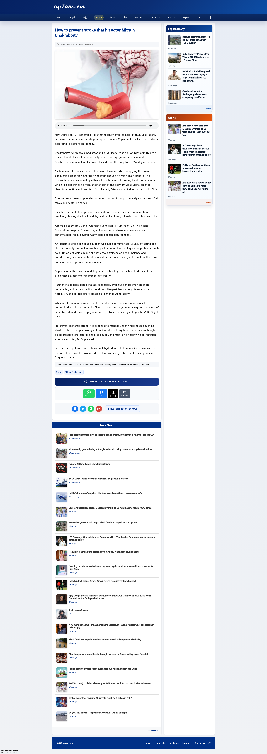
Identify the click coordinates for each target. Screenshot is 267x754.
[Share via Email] (99, 409)
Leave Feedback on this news (122, 408)
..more (208, 108)
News (99, 17)
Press (171, 17)
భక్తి (210, 17)
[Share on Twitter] (83, 409)
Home (58, 17)
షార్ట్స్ (85, 17)
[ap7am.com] (69, 7)
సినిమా (112, 17)
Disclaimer (174, 743)
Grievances (199, 743)
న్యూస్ (72, 17)
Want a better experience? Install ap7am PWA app (10, 751)
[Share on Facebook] (75, 409)
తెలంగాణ (138, 17)
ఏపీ (125, 17)
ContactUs (187, 743)
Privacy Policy (160, 743)
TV (199, 17)
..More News (151, 730)
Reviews (155, 17)
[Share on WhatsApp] (91, 409)
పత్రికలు (186, 17)
